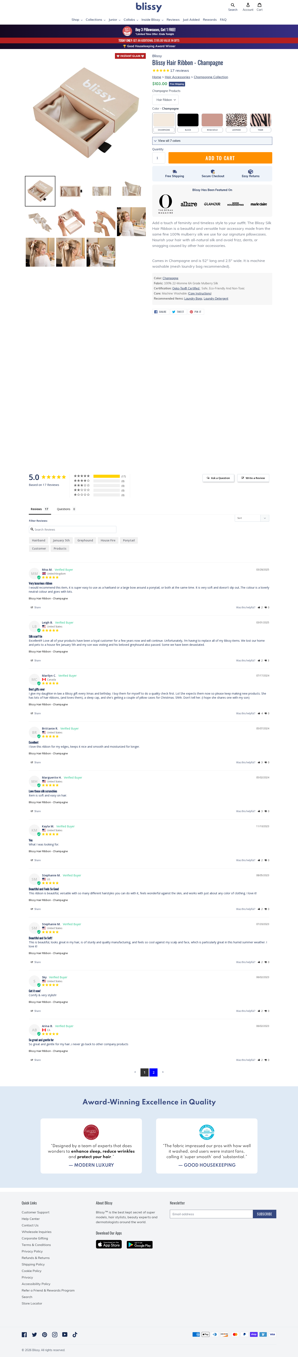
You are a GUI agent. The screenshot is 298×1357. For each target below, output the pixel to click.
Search (27, 1297)
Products (166, 91)
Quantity (157, 149)
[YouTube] (65, 1334)
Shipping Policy (33, 1264)
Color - (165, 108)
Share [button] (37, 607)
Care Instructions (200, 293)
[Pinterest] (44, 1334)
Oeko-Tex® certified (186, 288)
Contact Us (30, 1225)
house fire (108, 540)
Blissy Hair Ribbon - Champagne (48, 598)
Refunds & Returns (36, 1258)
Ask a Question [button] (220, 478)
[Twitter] (34, 1334)
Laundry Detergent (216, 298)
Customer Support (35, 1212)
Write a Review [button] (255, 478)
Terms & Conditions (36, 1245)
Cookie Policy (32, 1271)
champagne (170, 278)
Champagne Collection (211, 77)
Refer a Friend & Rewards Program (48, 1290)
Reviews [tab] (36, 509)
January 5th (61, 540)
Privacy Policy (32, 1251)
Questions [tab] (63, 509)
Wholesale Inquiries (36, 1232)
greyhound (85, 540)
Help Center (31, 1219)
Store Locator (32, 1303)
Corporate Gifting (35, 1238)
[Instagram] (54, 1334)
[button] (232, 7)
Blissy (36, 1350)
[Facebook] (24, 1334)
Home (156, 77)
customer (39, 548)
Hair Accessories (177, 77)
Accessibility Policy (36, 1284)
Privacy (27, 1277)
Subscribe (264, 1214)
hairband (38, 540)
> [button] (163, 1072)
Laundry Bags (193, 298)
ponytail (129, 540)
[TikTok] (75, 1334)
